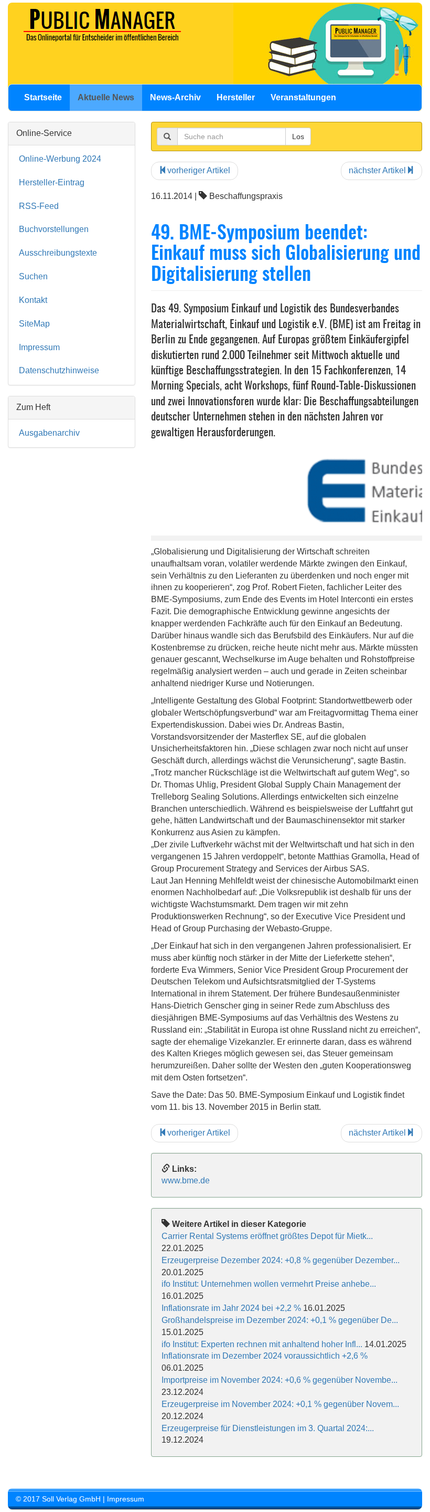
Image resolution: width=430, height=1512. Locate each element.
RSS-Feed (39, 206)
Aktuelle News (106, 97)
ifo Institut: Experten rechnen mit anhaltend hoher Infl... (262, 1344)
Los (298, 136)
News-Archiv (175, 97)
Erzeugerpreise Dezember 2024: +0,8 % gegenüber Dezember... (281, 1260)
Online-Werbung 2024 (60, 158)
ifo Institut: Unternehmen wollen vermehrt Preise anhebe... (269, 1283)
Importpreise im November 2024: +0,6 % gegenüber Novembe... (279, 1380)
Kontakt (33, 300)
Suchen (33, 276)
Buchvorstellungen (54, 229)
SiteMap (34, 323)
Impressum (39, 347)
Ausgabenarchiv (49, 432)
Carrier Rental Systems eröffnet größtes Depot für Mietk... (267, 1236)
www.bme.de (186, 1180)
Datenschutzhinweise (59, 370)
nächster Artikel (377, 170)
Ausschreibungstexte (58, 252)
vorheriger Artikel (198, 170)
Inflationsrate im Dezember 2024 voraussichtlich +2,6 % (265, 1355)
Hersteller (236, 97)
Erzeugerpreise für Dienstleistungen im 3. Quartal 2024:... (268, 1428)
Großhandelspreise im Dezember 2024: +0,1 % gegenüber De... (280, 1320)
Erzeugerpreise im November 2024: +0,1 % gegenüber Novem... (280, 1404)
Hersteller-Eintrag (51, 182)
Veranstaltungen (303, 97)
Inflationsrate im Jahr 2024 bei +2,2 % (231, 1308)
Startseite (43, 97)
